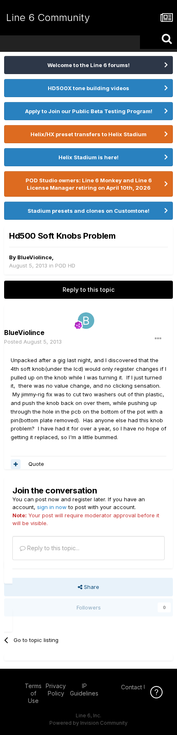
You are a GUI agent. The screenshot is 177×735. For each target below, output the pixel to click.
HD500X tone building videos (88, 88)
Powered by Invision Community (88, 723)
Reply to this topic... (52, 547)
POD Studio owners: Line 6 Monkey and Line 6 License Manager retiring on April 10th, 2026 (89, 184)
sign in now (52, 507)
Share (90, 587)
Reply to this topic (88, 289)
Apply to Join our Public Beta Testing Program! (88, 111)
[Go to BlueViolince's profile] (86, 320)
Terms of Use (33, 693)
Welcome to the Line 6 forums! (88, 65)
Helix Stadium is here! (88, 157)
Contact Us (136, 687)
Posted (33, 341)
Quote (36, 464)
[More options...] (158, 339)
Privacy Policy (56, 689)
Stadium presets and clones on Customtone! (88, 210)
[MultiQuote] (16, 464)
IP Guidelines (84, 689)
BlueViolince (34, 257)
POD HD (65, 265)
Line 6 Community (48, 17)
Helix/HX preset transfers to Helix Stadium (88, 134)
